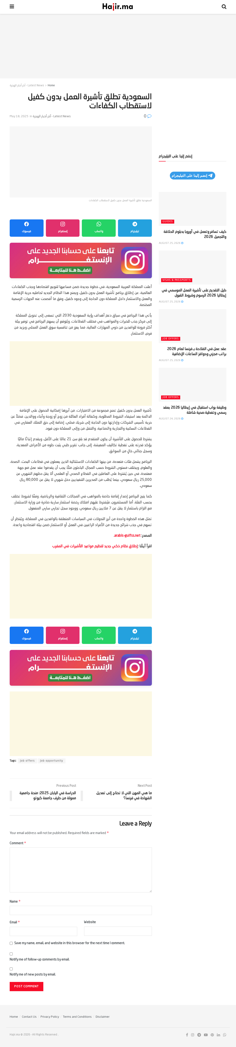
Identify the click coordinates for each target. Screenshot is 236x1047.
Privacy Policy (50, 1016)
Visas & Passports (176, 280)
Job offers (27, 761)
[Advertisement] (118, 46)
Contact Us (29, 1016)
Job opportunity (51, 761)
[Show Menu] (12, 7)
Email (15, 922)
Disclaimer (102, 1016)
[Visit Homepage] (118, 7)
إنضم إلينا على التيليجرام (189, 175)
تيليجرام (134, 231)
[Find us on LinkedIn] (218, 1035)
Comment (18, 843)
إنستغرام (63, 231)
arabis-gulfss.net (127, 536)
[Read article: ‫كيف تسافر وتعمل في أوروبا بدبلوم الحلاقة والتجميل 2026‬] (192, 209)
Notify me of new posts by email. (33, 974)
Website (90, 922)
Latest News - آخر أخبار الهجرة (27, 85)
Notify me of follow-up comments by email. (40, 959)
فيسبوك (26, 231)
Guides (167, 221)
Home (51, 85)
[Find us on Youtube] (206, 1035)
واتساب (98, 231)
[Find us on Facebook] (187, 1035)
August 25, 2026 (170, 243)
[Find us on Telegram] (199, 1035)
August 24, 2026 (170, 419)
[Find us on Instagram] (192, 1035)
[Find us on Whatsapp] (224, 1035)
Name (15, 901)
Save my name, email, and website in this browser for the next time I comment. (69, 943)
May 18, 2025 (19, 116)
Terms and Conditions (77, 1016)
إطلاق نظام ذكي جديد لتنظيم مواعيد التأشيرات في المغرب (95, 546)
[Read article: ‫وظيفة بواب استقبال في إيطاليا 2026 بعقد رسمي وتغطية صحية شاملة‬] (192, 385)
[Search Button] (224, 7)
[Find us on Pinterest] (212, 1035)
